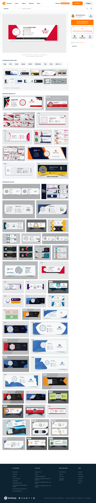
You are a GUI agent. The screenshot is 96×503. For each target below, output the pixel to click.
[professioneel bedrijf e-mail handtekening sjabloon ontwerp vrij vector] (58, 286)
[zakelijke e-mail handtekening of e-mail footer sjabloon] (58, 411)
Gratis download (82, 22)
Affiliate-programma (40, 476)
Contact (61, 474)
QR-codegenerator (17, 491)
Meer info (74, 46)
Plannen (58, 3)
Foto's (16, 3)
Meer (38, 3)
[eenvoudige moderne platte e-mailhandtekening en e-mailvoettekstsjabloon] (18, 170)
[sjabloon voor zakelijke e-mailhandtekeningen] (61, 137)
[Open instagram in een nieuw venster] (21, 498)
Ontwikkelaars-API (17, 483)
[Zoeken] (87, 8)
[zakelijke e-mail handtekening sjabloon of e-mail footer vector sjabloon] (20, 270)
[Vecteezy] (3, 3)
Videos (23, 3)
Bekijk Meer (59, 81)
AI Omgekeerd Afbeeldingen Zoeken (20, 485)
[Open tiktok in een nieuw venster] (29, 498)
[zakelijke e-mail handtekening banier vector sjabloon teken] (13, 301)
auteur (23, 64)
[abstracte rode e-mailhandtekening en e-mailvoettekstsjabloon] (17, 137)
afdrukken (38, 64)
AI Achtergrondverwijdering (20, 488)
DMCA (36, 474)
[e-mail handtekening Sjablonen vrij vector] (12, 411)
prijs (45, 64)
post (10, 64)
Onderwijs (15, 481)
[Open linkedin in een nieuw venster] (24, 498)
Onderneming (16, 478)
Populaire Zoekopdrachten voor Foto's (43, 482)
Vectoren (9, 3)
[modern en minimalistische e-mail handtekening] (11, 238)
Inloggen (88, 3)
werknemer (59, 64)
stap (5, 64)
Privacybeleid (80, 498)
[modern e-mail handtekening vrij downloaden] (35, 301)
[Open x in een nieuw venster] (31, 498)
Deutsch (80, 478)
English (80, 472)
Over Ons (61, 476)
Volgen (90, 16)
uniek (16, 64)
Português (80, 476)
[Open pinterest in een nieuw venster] (26, 498)
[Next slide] (66, 64)
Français (80, 481)
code (51, 64)
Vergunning (38, 472)
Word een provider (61, 479)
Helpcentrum (62, 472)
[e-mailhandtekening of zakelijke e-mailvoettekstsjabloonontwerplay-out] (52, 120)
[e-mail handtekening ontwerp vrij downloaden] (15, 329)
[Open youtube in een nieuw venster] (34, 498)
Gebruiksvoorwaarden (70, 498)
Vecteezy (15, 474)
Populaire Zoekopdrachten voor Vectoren (43, 479)
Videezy (14, 476)
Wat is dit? (82, 42)
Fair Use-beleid (87, 498)
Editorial (31, 3)
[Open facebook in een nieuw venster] (19, 498)
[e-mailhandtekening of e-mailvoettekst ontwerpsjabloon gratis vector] (57, 103)
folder (30, 64)
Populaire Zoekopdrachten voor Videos (43, 486)
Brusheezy (15, 472)
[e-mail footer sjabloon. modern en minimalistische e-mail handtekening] (54, 270)
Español (80, 474)
